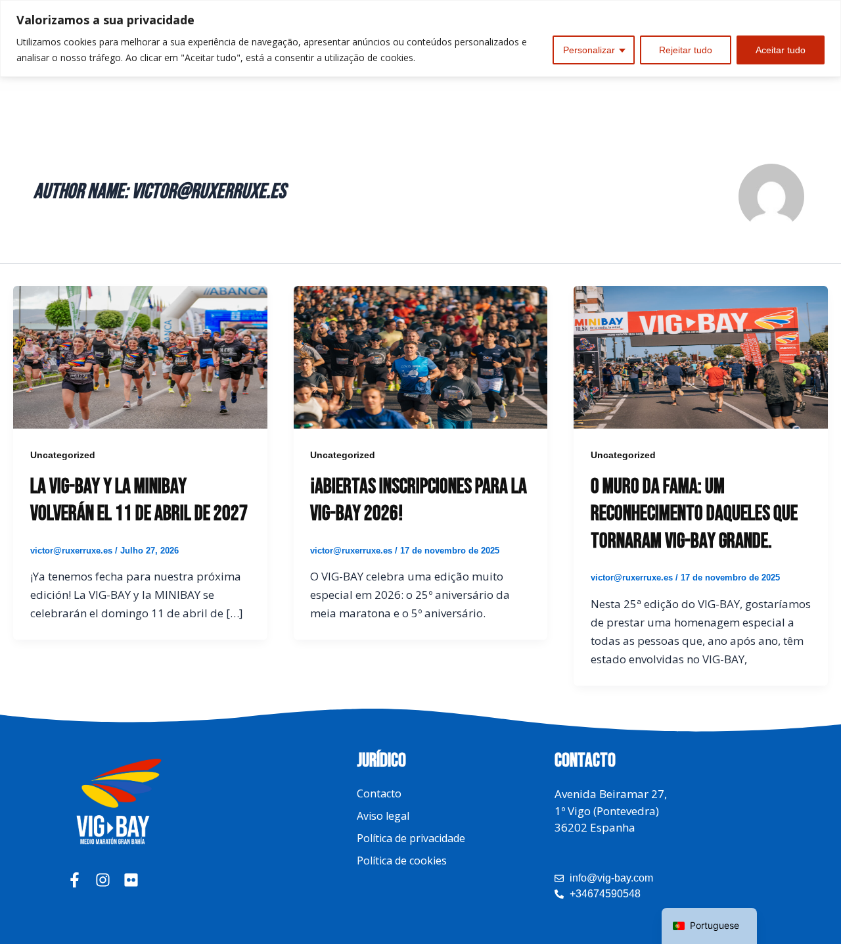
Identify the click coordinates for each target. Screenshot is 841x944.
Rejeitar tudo (685, 50)
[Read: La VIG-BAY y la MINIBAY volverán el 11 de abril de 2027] (140, 356)
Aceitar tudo (781, 50)
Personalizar (589, 50)
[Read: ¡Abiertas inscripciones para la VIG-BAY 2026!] (421, 356)
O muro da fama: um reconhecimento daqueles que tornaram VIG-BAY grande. (694, 514)
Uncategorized (62, 455)
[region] (420, 38)
